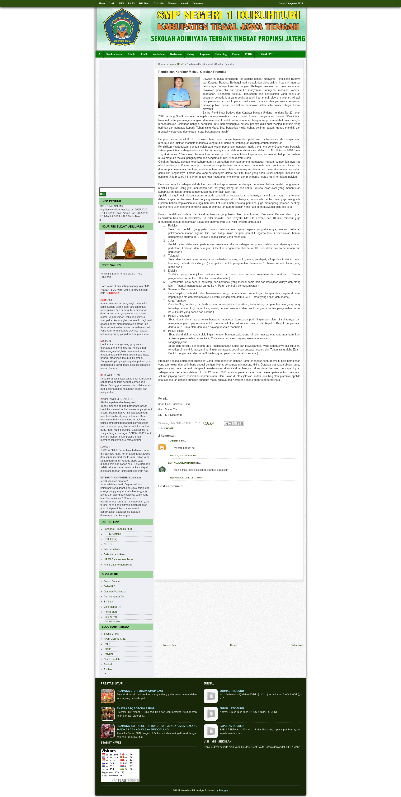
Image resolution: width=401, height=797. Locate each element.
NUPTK (108, 544)
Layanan (205, 54)
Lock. (112, 3)
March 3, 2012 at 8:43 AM (183, 455)
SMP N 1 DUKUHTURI (181, 462)
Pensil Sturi (110, 611)
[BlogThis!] (230, 423)
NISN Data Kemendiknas (118, 564)
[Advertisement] (233, 612)
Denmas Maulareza (115, 591)
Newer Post (169, 645)
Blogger (223, 790)
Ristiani (108, 669)
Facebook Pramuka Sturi (118, 529)
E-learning (221, 54)
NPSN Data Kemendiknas (118, 559)
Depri (107, 644)
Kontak (184, 3)
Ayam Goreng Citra (115, 638)
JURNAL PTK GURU (232, 690)
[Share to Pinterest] (242, 423)
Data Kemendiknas (115, 554)
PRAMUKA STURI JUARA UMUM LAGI (140, 690)
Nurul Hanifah (112, 659)
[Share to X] (234, 423)
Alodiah (108, 664)
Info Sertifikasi (112, 549)
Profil (144, 54)
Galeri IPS (109, 586)
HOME (180, 64)
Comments (198, 3)
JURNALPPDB (265, 54)
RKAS (131, 3)
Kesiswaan (176, 54)
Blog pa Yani (111, 617)
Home (102, 3)
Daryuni (108, 654)
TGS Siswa (144, 3)
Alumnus (172, 3)
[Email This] (226, 423)
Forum (236, 54)
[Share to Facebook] (238, 423)
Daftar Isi (159, 3)
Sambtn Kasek (114, 54)
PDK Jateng (110, 539)
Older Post (297, 645)
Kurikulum (158, 54)
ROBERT (173, 440)
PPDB (248, 54)
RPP (121, 3)
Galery (190, 54)
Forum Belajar (112, 581)
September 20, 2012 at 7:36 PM (186, 477)
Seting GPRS (111, 633)
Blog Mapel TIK (112, 606)
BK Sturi (108, 601)
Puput (107, 649)
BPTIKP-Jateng (112, 534)
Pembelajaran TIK (114, 596)
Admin (131, 54)
